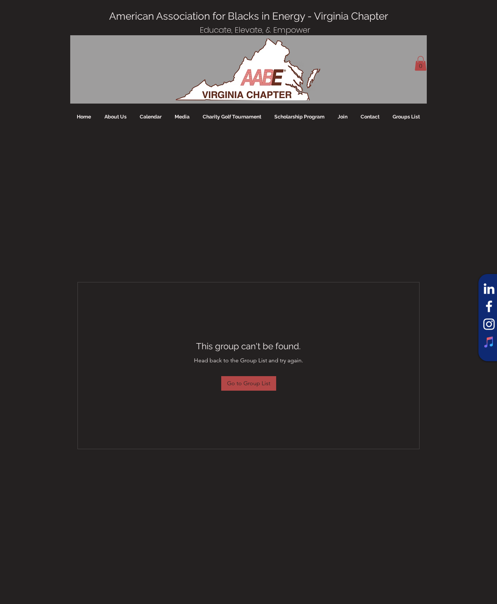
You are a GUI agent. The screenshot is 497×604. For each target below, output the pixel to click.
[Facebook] (489, 306)
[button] (420, 63)
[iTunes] (489, 342)
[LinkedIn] (489, 288)
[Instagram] (489, 324)
